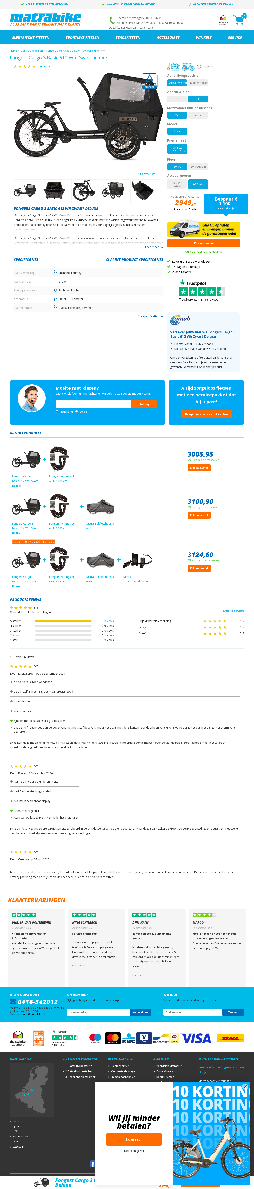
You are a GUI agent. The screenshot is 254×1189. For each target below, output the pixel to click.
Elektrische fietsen (32, 50)
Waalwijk (18, 1146)
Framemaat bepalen (123, 1077)
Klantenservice (120, 1065)
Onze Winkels (164, 1071)
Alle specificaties (148, 316)
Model (172, 124)
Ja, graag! (134, 1139)
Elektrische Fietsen (30, 37)
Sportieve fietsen (82, 37)
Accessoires (168, 37)
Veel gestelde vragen (124, 1071)
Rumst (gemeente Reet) (19, 1126)
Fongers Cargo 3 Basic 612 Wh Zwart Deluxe (72, 50)
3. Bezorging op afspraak (80, 1077)
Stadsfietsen (128, 37)
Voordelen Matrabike (169, 1065)
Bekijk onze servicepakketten (206, 414)
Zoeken (233, 1012)
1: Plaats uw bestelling (78, 1065)
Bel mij (144, 404)
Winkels (204, 37)
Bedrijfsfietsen (165, 1077)
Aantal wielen (178, 92)
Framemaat (176, 140)
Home (13, 50)
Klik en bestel (204, 243)
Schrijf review (233, 611)
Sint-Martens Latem (20, 1139)
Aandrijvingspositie (183, 75)
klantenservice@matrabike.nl (27, 1014)
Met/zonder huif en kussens (189, 108)
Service (235, 37)
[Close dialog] (245, 1086)
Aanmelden (140, 1012)
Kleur (171, 159)
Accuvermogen (179, 175)
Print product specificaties (136, 259)
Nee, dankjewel (134, 1151)
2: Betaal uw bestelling (78, 1071)
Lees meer (152, 247)
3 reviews (108, 621)
